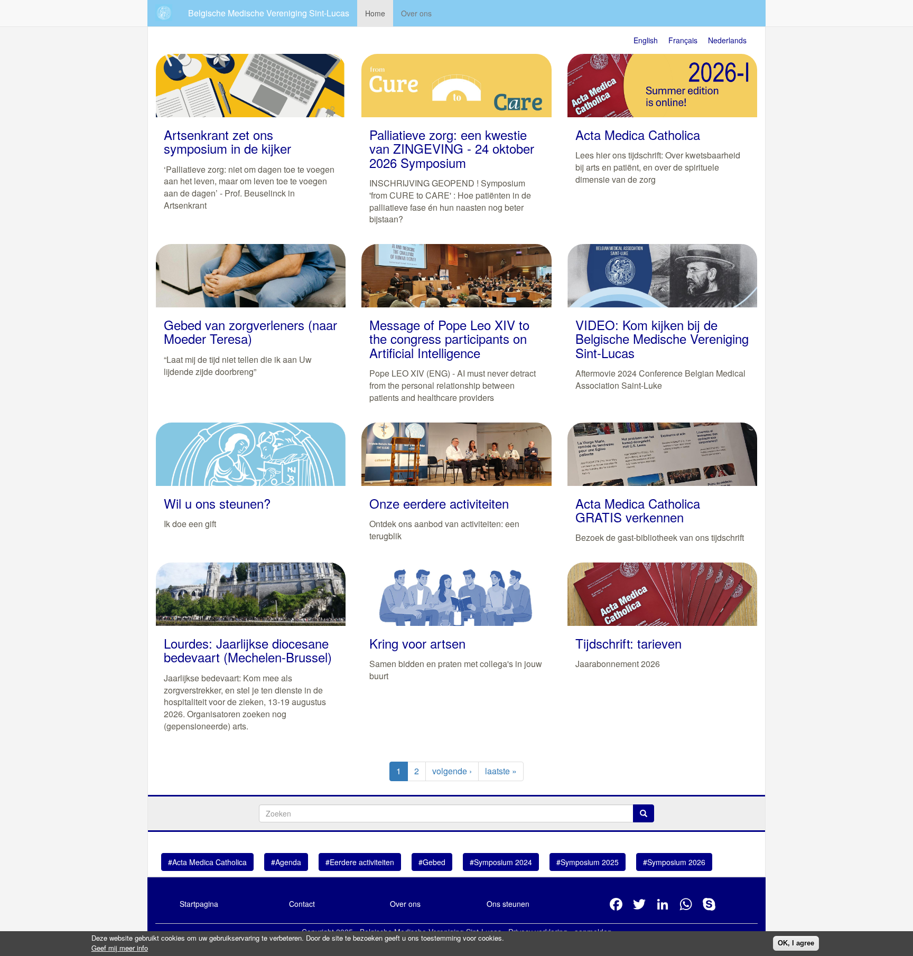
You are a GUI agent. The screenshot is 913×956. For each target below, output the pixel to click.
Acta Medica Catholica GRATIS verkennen (637, 510)
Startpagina (199, 903)
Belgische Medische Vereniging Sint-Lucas (268, 13)
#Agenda (286, 862)
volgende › (452, 771)
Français (682, 40)
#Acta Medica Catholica (207, 862)
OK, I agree (796, 943)
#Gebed (431, 862)
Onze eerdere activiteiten (439, 503)
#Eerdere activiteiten (359, 862)
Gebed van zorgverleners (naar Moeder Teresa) (250, 331)
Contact (302, 903)
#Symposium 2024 (501, 862)
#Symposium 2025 (587, 862)
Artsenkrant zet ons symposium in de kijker (227, 141)
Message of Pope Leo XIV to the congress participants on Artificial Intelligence (449, 338)
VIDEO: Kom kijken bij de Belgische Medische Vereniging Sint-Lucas (662, 338)
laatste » (501, 771)
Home (375, 13)
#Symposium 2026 (674, 862)
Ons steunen (508, 903)
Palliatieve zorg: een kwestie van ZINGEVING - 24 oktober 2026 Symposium (451, 148)
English (645, 40)
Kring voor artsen (417, 643)
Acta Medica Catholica (637, 134)
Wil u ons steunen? (217, 503)
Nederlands (727, 40)
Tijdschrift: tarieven (628, 643)
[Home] (167, 12)
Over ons (416, 13)
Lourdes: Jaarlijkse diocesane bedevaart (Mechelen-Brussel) (248, 650)
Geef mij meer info (119, 948)
